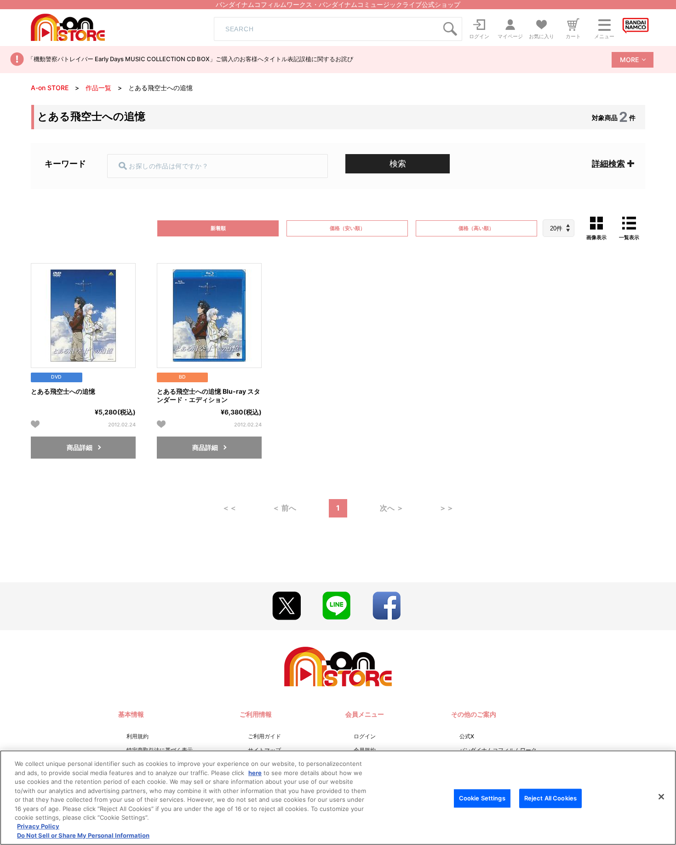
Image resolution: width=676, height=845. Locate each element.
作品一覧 (98, 88)
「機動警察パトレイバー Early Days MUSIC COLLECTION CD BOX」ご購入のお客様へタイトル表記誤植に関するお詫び (190, 59)
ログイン (365, 736)
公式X (466, 736)
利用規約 (137, 736)
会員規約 (365, 750)
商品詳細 (79, 447)
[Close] (661, 797)
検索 (398, 163)
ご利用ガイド (264, 736)
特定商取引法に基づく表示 (159, 750)
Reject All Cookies (550, 798)
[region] (338, 797)
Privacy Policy (38, 826)
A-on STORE (50, 88)
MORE (629, 59)
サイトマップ (264, 750)
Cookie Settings (482, 798)
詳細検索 (608, 163)
